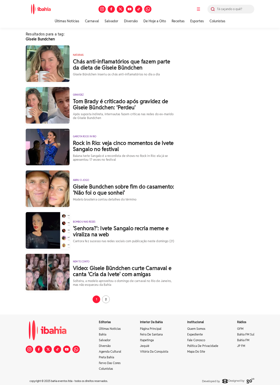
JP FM (241, 346)
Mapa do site (196, 352)
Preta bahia (106, 357)
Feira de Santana (151, 334)
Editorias (105, 322)
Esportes (197, 21)
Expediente (195, 334)
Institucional (195, 322)
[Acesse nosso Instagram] (102, 9)
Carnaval (92, 21)
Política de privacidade (202, 346)
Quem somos (196, 329)
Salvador (111, 21)
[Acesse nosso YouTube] (129, 9)
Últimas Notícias (67, 21)
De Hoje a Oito (154, 21)
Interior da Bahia (151, 322)
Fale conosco (196, 340)
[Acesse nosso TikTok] (138, 9)
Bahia (102, 334)
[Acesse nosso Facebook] (111, 9)
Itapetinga (147, 340)
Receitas (178, 21)
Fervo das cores (110, 363)
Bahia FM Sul (245, 334)
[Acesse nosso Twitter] (120, 9)
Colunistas (217, 21)
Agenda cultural (110, 352)
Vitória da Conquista (154, 352)
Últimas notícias (110, 329)
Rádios (241, 322)
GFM (240, 329)
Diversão (131, 21)
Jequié (144, 346)
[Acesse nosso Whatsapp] (147, 9)
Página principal (150, 329)
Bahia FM (243, 340)
